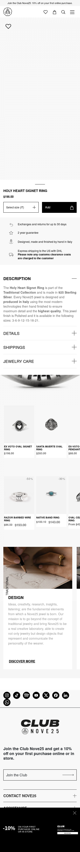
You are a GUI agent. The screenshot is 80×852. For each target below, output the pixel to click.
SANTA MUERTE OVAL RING (49, 448)
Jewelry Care (18, 361)
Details (11, 333)
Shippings (14, 347)
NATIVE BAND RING (48, 517)
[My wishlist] (45, 11)
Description (17, 278)
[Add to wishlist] (8, 26)
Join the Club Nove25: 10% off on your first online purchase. (40, 3)
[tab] (40, 278)
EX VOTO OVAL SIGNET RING (18, 448)
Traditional (7, 585)
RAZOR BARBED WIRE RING (17, 519)
